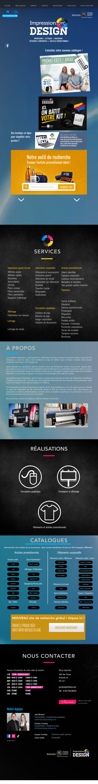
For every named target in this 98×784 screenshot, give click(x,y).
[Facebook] (7, 45)
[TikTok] (18, 736)
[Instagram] (13, 736)
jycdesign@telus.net (67, 687)
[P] (8, 12)
